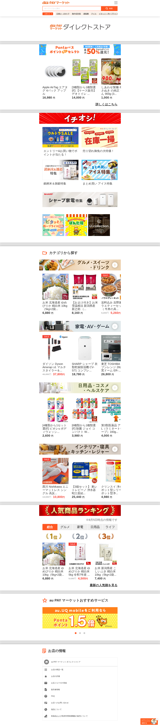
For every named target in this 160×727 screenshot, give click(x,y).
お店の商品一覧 (57, 670)
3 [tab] (84, 633)
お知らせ (47, 14)
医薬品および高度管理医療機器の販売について (69, 716)
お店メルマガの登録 (59, 683)
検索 (111, 8)
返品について (56, 709)
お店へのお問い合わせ (60, 703)
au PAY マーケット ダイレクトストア (65, 662)
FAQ (53, 696)
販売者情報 (55, 689)
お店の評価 (55, 676)
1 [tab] (76, 633)
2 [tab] (80, 633)
